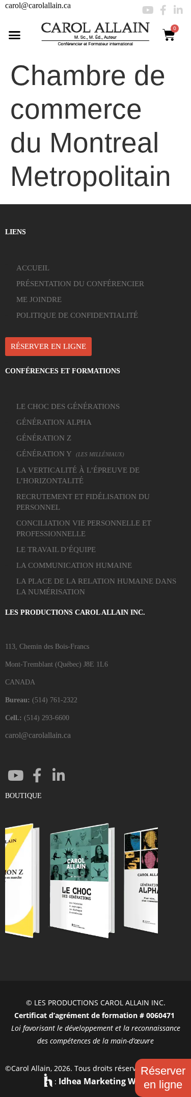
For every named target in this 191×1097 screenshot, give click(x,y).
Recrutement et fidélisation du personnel (83, 501)
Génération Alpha (54, 422)
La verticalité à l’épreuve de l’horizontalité (78, 475)
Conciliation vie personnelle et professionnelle (83, 528)
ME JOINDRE (39, 299)
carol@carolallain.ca (38, 5)
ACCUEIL (32, 268)
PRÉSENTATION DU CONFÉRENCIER (80, 284)
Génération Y (70, 454)
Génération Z (43, 438)
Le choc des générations (68, 406)
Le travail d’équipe (56, 549)
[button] (14, 34)
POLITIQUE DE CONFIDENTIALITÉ (77, 315)
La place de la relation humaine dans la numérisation (96, 586)
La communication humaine (74, 565)
